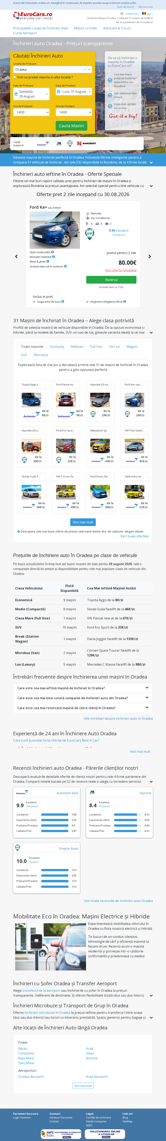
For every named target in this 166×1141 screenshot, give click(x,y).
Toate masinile (32, 346)
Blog (125, 1117)
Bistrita (91, 1058)
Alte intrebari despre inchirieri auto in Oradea (118, 718)
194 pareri (32, 806)
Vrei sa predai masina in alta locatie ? (45, 77)
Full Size (96, 346)
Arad (89, 1048)
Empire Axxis (68, 848)
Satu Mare (26, 1063)
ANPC (89, 1125)
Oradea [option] (21, 69)
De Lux (114, 346)
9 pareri (33, 862)
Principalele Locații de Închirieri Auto (40, 28)
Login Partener (22, 1117)
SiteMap (127, 1121)
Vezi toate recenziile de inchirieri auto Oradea (118, 901)
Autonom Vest (67, 793)
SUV (24, 355)
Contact (54, 1121)
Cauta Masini (71, 125)
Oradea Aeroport (31, 1076)
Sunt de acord (125, 7)
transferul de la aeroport (41, 990)
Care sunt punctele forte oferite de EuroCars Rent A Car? (56, 740)
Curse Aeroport (25, 33)
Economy (57, 346)
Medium (77, 346)
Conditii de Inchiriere (98, 1117)
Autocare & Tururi (117, 28)
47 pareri (104, 806)
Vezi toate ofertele (134, 536)
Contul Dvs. (132, 14)
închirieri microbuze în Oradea (47, 1012)
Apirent (145, 793)
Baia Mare (26, 1058)
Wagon (132, 346)
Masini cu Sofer (86, 28)
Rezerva (111, 280)
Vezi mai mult (83, 522)
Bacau (23, 1048)
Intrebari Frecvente (61, 1117)
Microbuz (41, 355)
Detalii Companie (96, 1121)
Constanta (26, 1053)
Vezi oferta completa (120, 270)
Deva (90, 1053)
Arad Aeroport (97, 1076)
